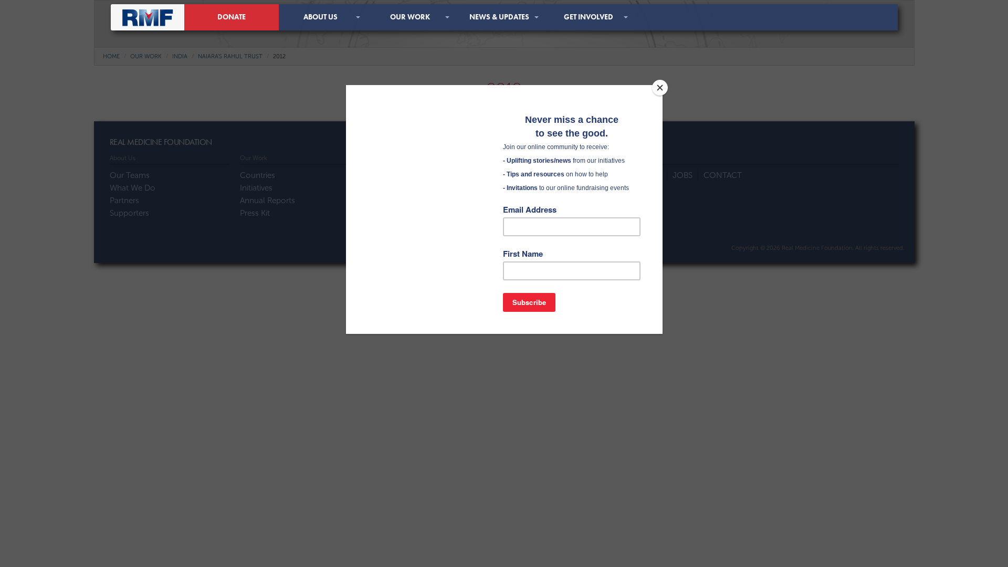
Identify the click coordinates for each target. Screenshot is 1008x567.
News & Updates (499, 17)
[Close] (660, 88)
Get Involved (588, 17)
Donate (231, 17)
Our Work (410, 17)
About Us (320, 17)
